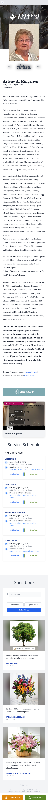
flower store (29, 375)
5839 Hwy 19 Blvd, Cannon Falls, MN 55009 (26, 469)
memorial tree (31, 372)
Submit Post (24, 610)
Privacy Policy (17, 792)
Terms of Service (30, 792)
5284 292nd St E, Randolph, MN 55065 (24, 551)
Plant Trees (34, 474)
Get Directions (14, 474)
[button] (24, 635)
